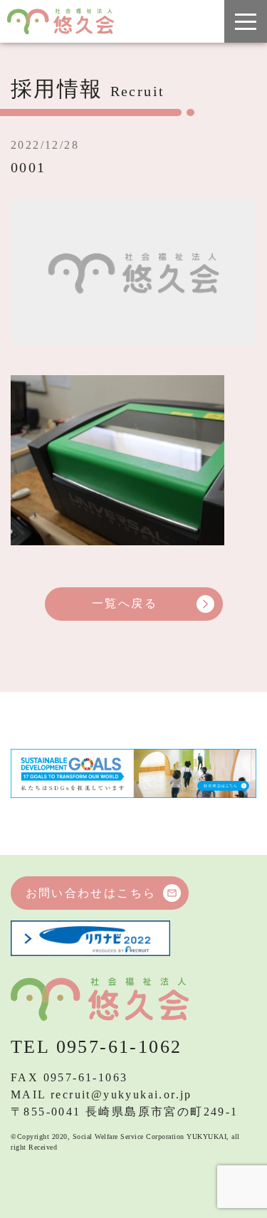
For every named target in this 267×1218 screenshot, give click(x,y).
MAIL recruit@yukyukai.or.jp (101, 1094)
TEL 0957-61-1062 (96, 1046)
